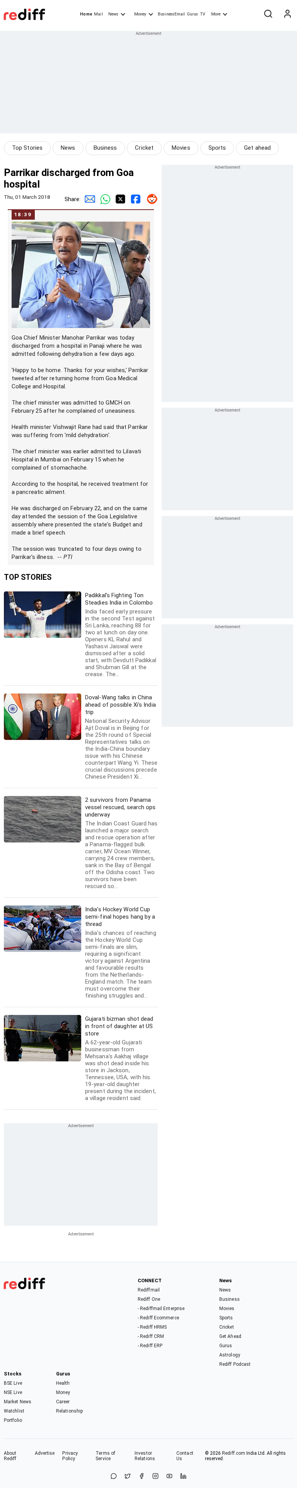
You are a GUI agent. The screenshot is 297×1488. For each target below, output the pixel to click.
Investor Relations (145, 1455)
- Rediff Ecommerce (158, 1318)
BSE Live (13, 1383)
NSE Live (13, 1392)
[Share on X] (128, 1476)
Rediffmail (149, 1290)
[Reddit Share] (150, 199)
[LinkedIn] (183, 1476)
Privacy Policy (70, 1455)
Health (63, 1383)
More (215, 14)
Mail (98, 14)
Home (86, 14)
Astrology (229, 1355)
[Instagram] (155, 1476)
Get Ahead (230, 1336)
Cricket (144, 147)
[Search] (268, 14)
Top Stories (27, 147)
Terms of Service (105, 1455)
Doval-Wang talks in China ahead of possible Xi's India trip (121, 737)
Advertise (45, 1453)
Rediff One (149, 1299)
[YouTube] (169, 1476)
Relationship (69, 1411)
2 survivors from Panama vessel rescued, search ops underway (121, 843)
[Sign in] (287, 14)
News (113, 14)
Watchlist (14, 1411)
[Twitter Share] (119, 199)
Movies (181, 147)
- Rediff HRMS (152, 1327)
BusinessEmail (171, 14)
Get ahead (257, 147)
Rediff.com (233, 1453)
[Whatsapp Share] (103, 199)
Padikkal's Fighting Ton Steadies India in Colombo (120, 635)
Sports (217, 147)
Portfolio (13, 1420)
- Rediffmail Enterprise (161, 1308)
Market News (17, 1401)
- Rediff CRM (151, 1336)
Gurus (192, 14)
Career (63, 1401)
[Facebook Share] (134, 199)
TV (202, 14)
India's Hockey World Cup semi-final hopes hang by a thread (120, 952)
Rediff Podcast (235, 1364)
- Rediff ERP (150, 1345)
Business (105, 147)
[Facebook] (141, 1476)
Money (140, 14)
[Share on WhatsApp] (114, 1476)
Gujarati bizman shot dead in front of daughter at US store (120, 1058)
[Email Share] (88, 199)
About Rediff (10, 1455)
